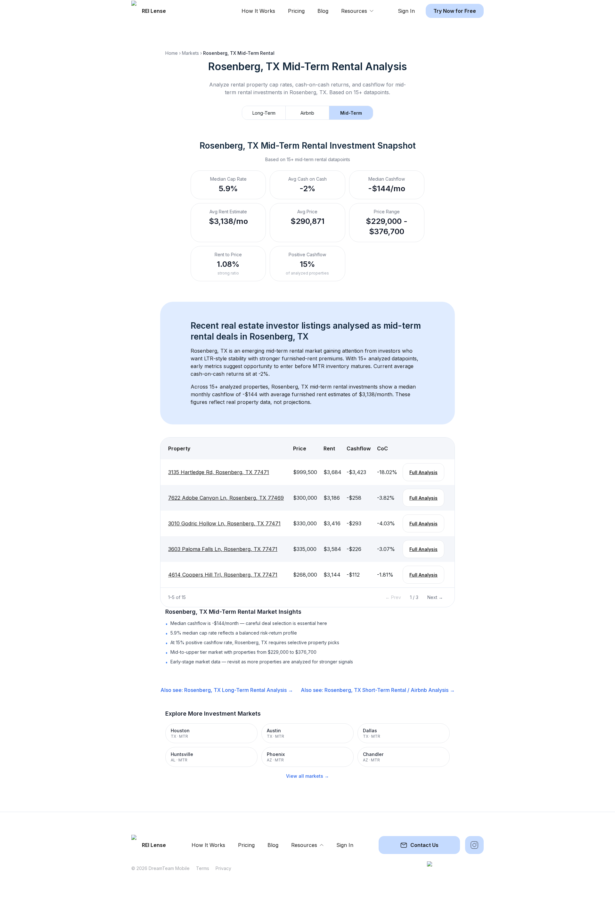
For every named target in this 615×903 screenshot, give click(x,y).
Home (171, 53)
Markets (190, 53)
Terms (202, 868)
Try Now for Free (454, 11)
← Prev (393, 597)
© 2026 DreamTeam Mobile (160, 868)
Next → (435, 597)
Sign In (406, 11)
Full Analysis (423, 472)
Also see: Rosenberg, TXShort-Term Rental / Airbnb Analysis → (378, 690)
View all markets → (307, 776)
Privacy (223, 868)
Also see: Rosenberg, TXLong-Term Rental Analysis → (226, 690)
